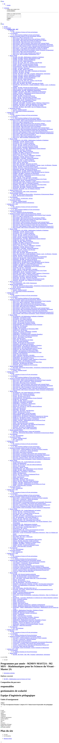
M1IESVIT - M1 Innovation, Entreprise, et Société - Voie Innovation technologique (33, 583)
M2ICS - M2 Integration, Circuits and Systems (24, 413)
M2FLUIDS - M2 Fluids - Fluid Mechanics (23, 410)
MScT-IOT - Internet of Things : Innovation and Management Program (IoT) (31, 457)
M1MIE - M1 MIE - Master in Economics (23, 400)
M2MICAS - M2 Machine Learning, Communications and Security (29, 417)
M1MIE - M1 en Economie (19, 327)
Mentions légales (8, 738)
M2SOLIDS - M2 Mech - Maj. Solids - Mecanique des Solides (28, 105)
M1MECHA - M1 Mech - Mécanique (22, 150)
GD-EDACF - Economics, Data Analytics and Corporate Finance (29, 643)
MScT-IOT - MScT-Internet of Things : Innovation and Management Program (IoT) (33, 46)
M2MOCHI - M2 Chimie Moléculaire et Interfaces (25, 349)
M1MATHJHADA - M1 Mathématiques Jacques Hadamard (27, 324)
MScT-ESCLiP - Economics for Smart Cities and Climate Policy (28, 456)
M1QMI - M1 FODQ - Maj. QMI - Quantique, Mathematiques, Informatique (31, 73)
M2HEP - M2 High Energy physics (21, 412)
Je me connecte (11, 10)
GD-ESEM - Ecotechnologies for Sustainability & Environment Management (31, 568)
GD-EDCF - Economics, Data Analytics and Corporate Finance (28, 565)
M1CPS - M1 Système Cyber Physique (22, 320)
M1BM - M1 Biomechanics (19, 463)
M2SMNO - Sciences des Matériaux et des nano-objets (26, 622)
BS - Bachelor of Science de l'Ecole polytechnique (25, 295)
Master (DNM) (13, 55)
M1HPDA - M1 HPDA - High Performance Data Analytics (27, 516)
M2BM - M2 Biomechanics (19, 473)
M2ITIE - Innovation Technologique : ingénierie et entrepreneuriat (29, 604)
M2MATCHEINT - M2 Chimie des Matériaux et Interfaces (27, 345)
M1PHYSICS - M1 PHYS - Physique (22, 154)
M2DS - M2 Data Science (19, 338)
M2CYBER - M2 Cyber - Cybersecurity (23, 536)
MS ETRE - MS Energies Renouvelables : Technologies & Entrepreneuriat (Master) (33, 432)
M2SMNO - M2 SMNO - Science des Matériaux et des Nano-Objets (29, 184)
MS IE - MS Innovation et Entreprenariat (23, 195)
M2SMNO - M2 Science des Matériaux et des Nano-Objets (27, 362)
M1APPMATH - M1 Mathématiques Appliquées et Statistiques (28, 316)
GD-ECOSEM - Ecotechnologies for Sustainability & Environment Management (32, 642)
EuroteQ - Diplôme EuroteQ (20, 109)
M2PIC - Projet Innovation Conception (22, 485)
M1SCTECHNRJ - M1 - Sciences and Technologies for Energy (28, 529)
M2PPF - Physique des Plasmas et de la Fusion (24, 618)
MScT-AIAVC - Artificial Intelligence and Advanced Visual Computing (30, 498)
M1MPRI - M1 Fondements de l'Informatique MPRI (25, 328)
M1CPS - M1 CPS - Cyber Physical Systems (24, 395)
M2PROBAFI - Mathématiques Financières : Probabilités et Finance (29, 620)
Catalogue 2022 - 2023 (12, 371)
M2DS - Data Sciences (18, 477)
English (8, 5)
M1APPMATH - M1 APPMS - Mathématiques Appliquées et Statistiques (30, 140)
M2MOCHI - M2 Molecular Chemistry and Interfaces (26, 419)
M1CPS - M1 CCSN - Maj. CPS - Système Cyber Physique (27, 62)
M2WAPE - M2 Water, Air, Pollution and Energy (25, 427)
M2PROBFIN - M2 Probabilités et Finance (23, 358)
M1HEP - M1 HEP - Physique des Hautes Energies (25, 64)
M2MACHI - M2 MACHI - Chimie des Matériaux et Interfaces (28, 258)
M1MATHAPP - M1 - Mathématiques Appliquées (25, 524)
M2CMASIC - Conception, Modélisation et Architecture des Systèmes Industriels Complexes (35, 597)
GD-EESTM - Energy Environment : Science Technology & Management (31, 567)
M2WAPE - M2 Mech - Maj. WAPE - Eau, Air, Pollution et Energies (29, 107)
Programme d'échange (15, 108)
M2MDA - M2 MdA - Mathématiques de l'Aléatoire (25, 482)
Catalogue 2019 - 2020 (12, 553)
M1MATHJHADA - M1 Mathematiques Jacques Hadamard (27, 398)
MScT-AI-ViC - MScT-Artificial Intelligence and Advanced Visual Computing (32, 120)
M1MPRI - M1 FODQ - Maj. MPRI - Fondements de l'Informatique (29, 71)
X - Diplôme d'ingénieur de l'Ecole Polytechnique (25, 651)
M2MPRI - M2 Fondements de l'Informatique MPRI (25, 351)
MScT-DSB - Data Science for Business (22, 452)
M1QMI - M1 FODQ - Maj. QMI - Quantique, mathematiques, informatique (31, 654)
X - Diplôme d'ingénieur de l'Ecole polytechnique (25, 559)
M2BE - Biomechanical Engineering (22, 593)
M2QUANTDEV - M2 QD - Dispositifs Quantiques (25, 183)
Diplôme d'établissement (16, 211)
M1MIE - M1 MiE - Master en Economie (23, 69)
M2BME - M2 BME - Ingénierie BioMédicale (24, 77)
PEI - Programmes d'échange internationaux (23, 111)
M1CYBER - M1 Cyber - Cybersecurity (23, 514)
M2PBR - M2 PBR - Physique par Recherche (24, 96)
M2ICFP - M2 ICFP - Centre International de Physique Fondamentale (30, 89)
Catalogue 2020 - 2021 (12, 489)
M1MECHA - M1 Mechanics (20, 399)
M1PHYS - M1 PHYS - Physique (21, 72)
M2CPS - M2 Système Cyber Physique (22, 337)
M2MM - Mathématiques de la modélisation (23, 611)
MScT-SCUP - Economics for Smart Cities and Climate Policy (28, 506)
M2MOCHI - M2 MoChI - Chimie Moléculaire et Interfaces (27, 263)
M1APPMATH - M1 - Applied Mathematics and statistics (27, 461)
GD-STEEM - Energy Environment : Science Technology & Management (31, 647)
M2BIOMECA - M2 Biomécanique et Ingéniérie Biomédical (27, 334)
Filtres (2, 702)
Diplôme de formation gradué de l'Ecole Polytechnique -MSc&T (25, 36)
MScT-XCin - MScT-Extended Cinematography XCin (26, 54)
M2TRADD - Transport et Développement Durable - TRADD (28, 624)
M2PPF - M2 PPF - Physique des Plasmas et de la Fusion (27, 98)
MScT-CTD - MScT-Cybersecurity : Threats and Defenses (27, 302)
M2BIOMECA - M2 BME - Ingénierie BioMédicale (25, 158)
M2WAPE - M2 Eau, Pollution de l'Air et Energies (25, 364)
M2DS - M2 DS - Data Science (20, 162)
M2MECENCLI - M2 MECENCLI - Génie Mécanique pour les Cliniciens (31, 172)
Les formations (7, 28)
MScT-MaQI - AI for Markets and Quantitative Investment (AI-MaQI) (30, 48)
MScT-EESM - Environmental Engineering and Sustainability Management (31, 455)
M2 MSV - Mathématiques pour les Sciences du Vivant (17, 679)
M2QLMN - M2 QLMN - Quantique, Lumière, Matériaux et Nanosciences (31, 181)
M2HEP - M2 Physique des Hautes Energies (24, 342)
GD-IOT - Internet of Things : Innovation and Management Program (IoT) (31, 570)
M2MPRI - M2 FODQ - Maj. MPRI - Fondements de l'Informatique (29, 91)
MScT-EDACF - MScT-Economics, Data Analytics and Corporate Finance (31, 43)
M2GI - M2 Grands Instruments (20, 341)
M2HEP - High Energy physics (20, 603)
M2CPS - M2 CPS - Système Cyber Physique (24, 161)
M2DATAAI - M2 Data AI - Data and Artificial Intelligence (27, 406)
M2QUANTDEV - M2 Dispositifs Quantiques (24, 360)
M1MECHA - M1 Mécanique (20, 326)
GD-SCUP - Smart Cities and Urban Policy (23, 571)
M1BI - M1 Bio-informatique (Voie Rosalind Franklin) (26, 575)
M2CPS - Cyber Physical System (21, 475)
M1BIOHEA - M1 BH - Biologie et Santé (23, 141)
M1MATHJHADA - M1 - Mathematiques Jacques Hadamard (28, 468)
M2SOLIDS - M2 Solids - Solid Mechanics (23, 425)
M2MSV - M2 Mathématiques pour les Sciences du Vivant (27, 352)
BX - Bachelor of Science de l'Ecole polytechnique (25, 32)
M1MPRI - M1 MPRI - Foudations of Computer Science (26, 525)
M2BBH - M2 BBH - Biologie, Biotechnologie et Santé (26, 76)
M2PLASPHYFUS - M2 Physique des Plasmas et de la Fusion (28, 356)
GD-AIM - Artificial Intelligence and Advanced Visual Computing (29, 561)
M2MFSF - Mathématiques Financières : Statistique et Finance (28, 610)
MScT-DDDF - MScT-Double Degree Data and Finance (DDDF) (29, 39)
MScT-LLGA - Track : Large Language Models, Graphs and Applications (31, 47)
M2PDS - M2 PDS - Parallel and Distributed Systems (26, 545)
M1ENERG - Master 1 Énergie (20, 467)
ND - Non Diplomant (18, 435)
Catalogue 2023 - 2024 (12, 292)
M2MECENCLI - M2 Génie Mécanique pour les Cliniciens (27, 348)
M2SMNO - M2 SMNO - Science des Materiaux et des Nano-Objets (29, 104)
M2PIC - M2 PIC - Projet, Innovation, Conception (25, 177)
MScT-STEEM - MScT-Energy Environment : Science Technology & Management (33, 50)
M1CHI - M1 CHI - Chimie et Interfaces (23, 61)
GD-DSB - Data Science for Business (22, 564)
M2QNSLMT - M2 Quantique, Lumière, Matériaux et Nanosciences (29, 359)
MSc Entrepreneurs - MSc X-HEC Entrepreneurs (25, 191)
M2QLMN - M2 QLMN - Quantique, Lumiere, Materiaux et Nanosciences (31, 102)
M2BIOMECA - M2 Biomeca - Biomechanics (24, 403)
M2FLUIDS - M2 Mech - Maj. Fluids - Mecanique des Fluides (28, 83)
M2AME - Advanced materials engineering (23, 592)
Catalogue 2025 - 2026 (12, 112)
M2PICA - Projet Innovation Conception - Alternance (26, 617)
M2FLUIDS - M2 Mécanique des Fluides (23, 339)
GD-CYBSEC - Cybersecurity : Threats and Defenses (26, 563)
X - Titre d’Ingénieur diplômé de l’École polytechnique (26, 35)
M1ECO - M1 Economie (19, 466)
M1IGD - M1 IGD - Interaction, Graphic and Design (26, 518)
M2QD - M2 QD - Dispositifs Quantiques (23, 101)
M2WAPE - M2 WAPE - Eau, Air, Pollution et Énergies (26, 188)
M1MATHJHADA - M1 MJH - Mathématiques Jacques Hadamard (29, 148)
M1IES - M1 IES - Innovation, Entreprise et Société (25, 65)
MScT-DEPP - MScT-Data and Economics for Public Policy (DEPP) (29, 40)
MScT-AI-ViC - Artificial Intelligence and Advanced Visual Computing (30, 449)
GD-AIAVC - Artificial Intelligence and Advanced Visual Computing (30, 638)
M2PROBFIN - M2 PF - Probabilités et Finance (24, 100)
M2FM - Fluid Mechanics (19, 602)
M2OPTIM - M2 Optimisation (20, 353)
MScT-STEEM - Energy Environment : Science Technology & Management (31, 459)
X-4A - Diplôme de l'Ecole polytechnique (23, 212)
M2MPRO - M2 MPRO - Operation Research (24, 543)
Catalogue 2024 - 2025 (12, 204)
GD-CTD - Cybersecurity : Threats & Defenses (24, 639)
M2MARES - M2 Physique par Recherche (23, 344)
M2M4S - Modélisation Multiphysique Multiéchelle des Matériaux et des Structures (33, 606)
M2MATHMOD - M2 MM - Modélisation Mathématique (27, 90)
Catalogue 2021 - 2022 (12, 441)
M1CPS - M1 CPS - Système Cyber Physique (24, 144)
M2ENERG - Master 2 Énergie (20, 478)
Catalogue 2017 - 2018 (12, 649)
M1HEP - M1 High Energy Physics (21, 396)
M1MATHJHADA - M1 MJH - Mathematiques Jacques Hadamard (29, 66)
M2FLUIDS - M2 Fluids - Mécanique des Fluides (25, 163)
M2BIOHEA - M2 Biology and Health (22, 402)
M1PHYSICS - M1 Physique (20, 330)
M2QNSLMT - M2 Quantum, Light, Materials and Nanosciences (29, 424)
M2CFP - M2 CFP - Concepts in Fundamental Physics (26, 474)
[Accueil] (2, 1)
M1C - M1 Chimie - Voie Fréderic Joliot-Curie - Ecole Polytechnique (29, 578)
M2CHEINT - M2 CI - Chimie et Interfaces (23, 159)
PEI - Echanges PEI (18, 439)
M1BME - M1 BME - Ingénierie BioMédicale (24, 59)
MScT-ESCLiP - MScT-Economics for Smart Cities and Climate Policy (30, 130)
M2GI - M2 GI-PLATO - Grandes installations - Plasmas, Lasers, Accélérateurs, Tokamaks (35, 165)
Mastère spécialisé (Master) (16, 193)
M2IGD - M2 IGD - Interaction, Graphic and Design (26, 481)
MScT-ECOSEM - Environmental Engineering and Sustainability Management (32, 502)
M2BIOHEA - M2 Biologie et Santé (22, 333)
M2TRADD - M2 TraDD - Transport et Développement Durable (28, 187)
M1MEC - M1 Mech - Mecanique (21, 68)
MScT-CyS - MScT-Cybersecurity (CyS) (23, 37)
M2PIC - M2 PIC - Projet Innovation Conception (25, 97)
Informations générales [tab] (9, 673)
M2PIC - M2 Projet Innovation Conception (23, 423)
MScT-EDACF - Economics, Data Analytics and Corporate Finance (29, 453)
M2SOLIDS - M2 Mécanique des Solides (23, 363)
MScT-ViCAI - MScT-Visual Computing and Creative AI (27, 53)
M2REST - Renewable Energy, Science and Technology (26, 431)
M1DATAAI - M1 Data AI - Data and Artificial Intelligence (27, 464)
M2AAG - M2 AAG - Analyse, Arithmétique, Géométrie (27, 75)
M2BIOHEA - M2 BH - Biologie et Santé (23, 157)
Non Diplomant (13, 197)
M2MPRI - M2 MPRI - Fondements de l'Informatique (26, 173)
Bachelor (12, 30)
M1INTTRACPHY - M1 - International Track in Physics (27, 520)
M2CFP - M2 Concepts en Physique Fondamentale (25, 335)
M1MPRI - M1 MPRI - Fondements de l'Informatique (26, 152)
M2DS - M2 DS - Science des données (22, 82)
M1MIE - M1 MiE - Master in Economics (23, 470)
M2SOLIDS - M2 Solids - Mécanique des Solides (25, 186)
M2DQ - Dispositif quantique (20, 599)
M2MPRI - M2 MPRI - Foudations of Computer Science (26, 542)
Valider (8, 18)
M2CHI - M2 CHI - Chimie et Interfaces (23, 79)
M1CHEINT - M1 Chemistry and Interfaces (23, 394)
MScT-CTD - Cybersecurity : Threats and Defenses (25, 450)
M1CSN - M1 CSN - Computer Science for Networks (26, 513)
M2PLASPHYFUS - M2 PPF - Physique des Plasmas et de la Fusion (30, 179)
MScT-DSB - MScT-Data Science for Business (24, 220)
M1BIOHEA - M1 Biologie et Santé (22, 317)
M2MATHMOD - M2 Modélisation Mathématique (25, 346)
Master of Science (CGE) (16, 190)
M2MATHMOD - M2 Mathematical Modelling (24, 414)
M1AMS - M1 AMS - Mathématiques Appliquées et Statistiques (28, 57)
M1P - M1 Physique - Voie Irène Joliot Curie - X (25, 527)
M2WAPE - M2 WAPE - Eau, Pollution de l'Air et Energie (27, 280)
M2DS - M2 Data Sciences (19, 407)
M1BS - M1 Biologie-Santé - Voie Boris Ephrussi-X (25, 577)
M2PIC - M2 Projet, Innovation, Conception (23, 355)
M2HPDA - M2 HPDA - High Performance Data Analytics (27, 539)
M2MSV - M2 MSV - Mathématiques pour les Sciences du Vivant (29, 93)
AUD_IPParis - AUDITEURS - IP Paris (23, 198)
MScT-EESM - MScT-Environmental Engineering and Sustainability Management (33, 44)
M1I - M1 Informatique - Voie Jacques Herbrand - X (25, 517)
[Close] (1, 706)
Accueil (5, 26)
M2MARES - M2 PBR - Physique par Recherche (25, 169)
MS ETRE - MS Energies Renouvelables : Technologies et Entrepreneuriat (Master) (33, 194)
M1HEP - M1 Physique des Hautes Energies (24, 321)
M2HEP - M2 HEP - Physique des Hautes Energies (25, 87)
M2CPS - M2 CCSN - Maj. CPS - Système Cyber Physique (27, 80)
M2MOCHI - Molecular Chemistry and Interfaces (25, 613)
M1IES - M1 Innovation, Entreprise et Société (24, 323)
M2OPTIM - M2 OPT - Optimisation (22, 94)
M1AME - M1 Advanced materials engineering (24, 574)
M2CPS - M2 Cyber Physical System (22, 405)
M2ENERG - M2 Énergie (19, 409)
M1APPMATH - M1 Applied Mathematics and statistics (26, 392)
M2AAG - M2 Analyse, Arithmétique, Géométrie (25, 331)
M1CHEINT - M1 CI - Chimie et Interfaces (23, 143)
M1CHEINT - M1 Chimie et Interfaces (22, 319)
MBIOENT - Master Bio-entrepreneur (22, 625)
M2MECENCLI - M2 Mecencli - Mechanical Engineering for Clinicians (30, 416)
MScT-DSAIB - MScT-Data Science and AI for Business (27, 41)
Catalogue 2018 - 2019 (12, 629)
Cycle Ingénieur (14, 33)
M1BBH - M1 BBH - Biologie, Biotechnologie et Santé (26, 58)
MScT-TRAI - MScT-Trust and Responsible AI (24, 51)
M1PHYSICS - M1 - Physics (20, 528)
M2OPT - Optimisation (18, 614)
